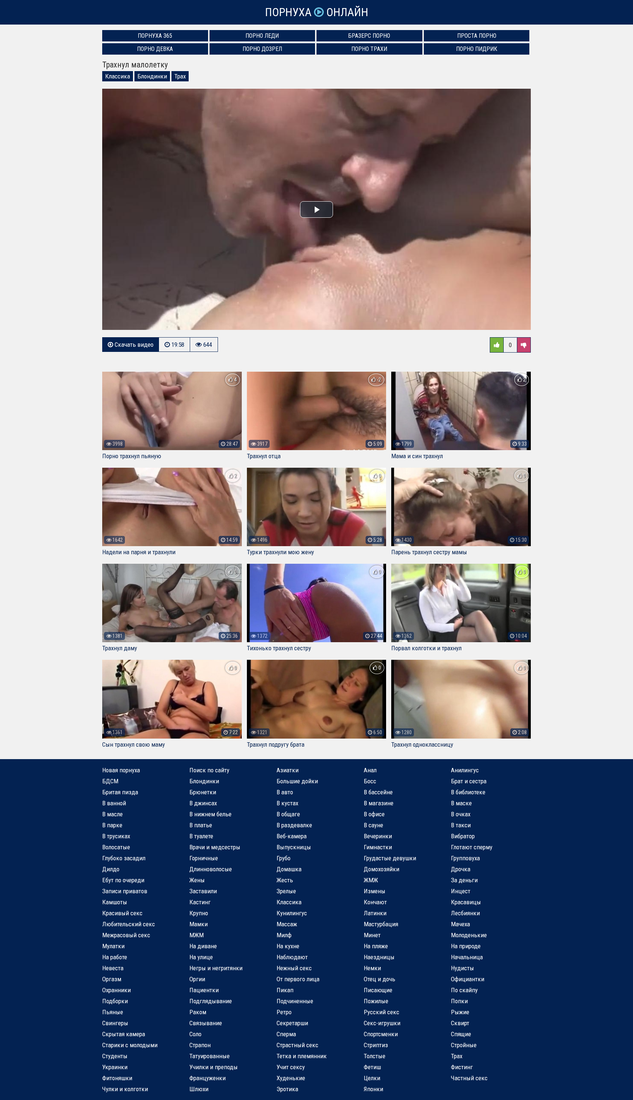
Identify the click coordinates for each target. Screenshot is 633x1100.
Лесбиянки (465, 913)
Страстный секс (297, 1045)
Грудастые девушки (390, 858)
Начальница (467, 957)
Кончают (375, 902)
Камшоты (114, 902)
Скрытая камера (123, 1034)
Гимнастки (378, 847)
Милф (284, 935)
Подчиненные (295, 1001)
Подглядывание (210, 1001)
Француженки (207, 1078)
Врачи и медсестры (214, 847)
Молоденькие (469, 935)
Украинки (114, 1067)
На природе (466, 946)
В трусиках (116, 836)
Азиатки (288, 770)
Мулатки (113, 946)
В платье (200, 825)
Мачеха (460, 924)
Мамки (198, 924)
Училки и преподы (213, 1067)
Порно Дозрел (262, 48)
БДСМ (110, 781)
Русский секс (381, 1012)
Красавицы (466, 902)
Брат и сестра (468, 781)
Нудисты (462, 968)
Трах (180, 76)
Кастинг (200, 902)
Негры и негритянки (216, 968)
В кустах (287, 803)
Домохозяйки (381, 869)
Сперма (286, 1034)
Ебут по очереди (123, 880)
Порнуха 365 (155, 35)
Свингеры (115, 1023)
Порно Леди (262, 35)
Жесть (285, 880)
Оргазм (111, 979)
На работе (114, 957)
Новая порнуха (121, 770)
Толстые (374, 1056)
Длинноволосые (210, 869)
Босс (370, 781)
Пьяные (112, 1012)
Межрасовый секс (126, 935)
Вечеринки (378, 836)
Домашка (289, 869)
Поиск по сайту (209, 770)
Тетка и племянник (302, 1056)
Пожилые (376, 1001)
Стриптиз (376, 1045)
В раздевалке (294, 825)
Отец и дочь (379, 979)
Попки (459, 1001)
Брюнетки (202, 792)
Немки (372, 968)
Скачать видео (133, 344)
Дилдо (110, 869)
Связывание (205, 1023)
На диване (203, 946)
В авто (285, 792)
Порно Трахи (369, 48)
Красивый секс (122, 913)
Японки (373, 1089)
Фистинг (462, 1067)
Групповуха (465, 858)
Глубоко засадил (123, 858)
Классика (117, 76)
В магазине (378, 803)
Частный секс (469, 1078)
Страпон (200, 1045)
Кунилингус (292, 913)
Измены (374, 891)
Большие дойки (297, 781)
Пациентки (204, 990)
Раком (197, 1012)
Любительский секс (128, 924)
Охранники (116, 990)
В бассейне (378, 792)
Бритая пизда (120, 792)
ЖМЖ (371, 880)
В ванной (114, 803)
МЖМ (196, 935)
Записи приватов (124, 891)
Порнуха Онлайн (316, 12)
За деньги (464, 880)
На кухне (288, 946)
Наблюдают (292, 957)
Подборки (115, 1001)
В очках (460, 814)
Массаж (287, 924)
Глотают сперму (471, 847)
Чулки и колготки (125, 1089)
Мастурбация (381, 924)
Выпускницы (294, 847)
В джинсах (203, 803)
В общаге (288, 814)
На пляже (376, 946)
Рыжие (460, 1012)
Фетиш (372, 1067)
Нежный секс (294, 968)
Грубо (283, 858)
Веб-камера (292, 836)
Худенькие (291, 1078)
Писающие (378, 990)
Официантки (467, 979)
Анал (370, 770)
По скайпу (464, 990)
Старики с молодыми (130, 1045)
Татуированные (209, 1056)
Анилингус (465, 770)
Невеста (112, 968)
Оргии (197, 979)
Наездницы (379, 957)
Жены (197, 880)
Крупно (198, 913)
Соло (195, 1034)
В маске (461, 803)
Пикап (285, 990)
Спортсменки (381, 1034)
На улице (201, 957)
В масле (112, 814)
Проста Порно (476, 35)
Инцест (460, 891)
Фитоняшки (117, 1078)
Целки (372, 1078)
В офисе (374, 814)
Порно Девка (155, 48)
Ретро (284, 1012)
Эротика (287, 1089)
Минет (372, 935)
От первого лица (298, 979)
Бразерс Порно (369, 35)
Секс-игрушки (382, 1023)
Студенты (114, 1056)
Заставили (203, 891)
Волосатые (116, 847)
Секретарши (292, 1023)
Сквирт (460, 1023)
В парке (112, 825)
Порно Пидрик (476, 48)
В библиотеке (468, 792)
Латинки (375, 913)
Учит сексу (291, 1067)
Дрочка (460, 869)
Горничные (203, 858)
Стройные (464, 1045)
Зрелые (286, 891)
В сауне (373, 825)
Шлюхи (198, 1089)
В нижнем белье (210, 814)
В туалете (201, 836)
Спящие (461, 1034)
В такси (461, 825)
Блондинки (152, 76)
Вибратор (463, 836)
